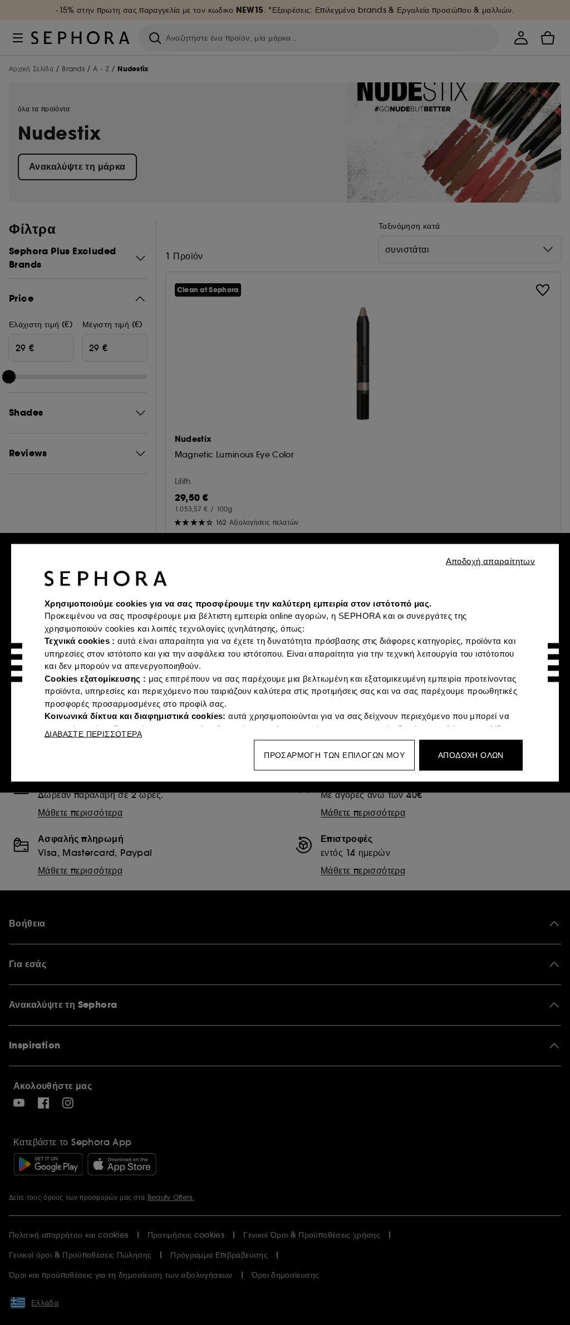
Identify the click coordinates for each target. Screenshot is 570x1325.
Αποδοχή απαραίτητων (490, 560)
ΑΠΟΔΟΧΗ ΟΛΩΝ (471, 754)
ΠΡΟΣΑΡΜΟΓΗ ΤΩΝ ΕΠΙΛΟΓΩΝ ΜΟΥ (334, 754)
